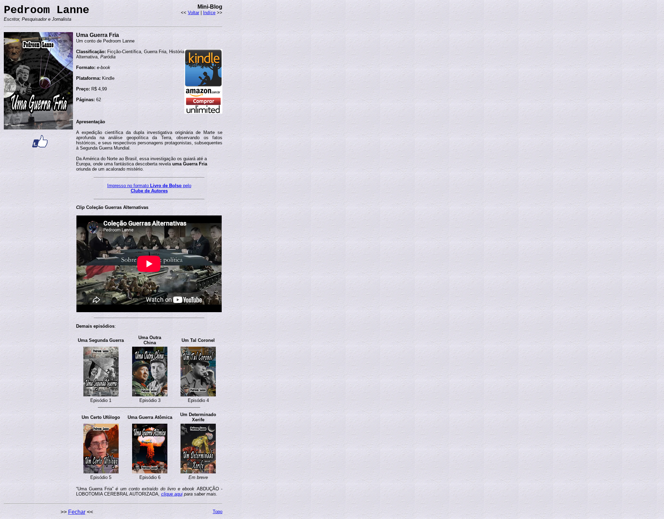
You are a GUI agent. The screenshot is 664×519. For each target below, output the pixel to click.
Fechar (76, 512)
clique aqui (172, 494)
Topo (217, 511)
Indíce (209, 12)
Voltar (193, 12)
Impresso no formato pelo (149, 185)
